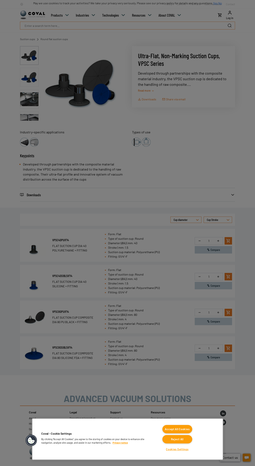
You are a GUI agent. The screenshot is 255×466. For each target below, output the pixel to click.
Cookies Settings (177, 449)
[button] (31, 440)
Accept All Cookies (177, 429)
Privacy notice (120, 442)
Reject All (177, 439)
